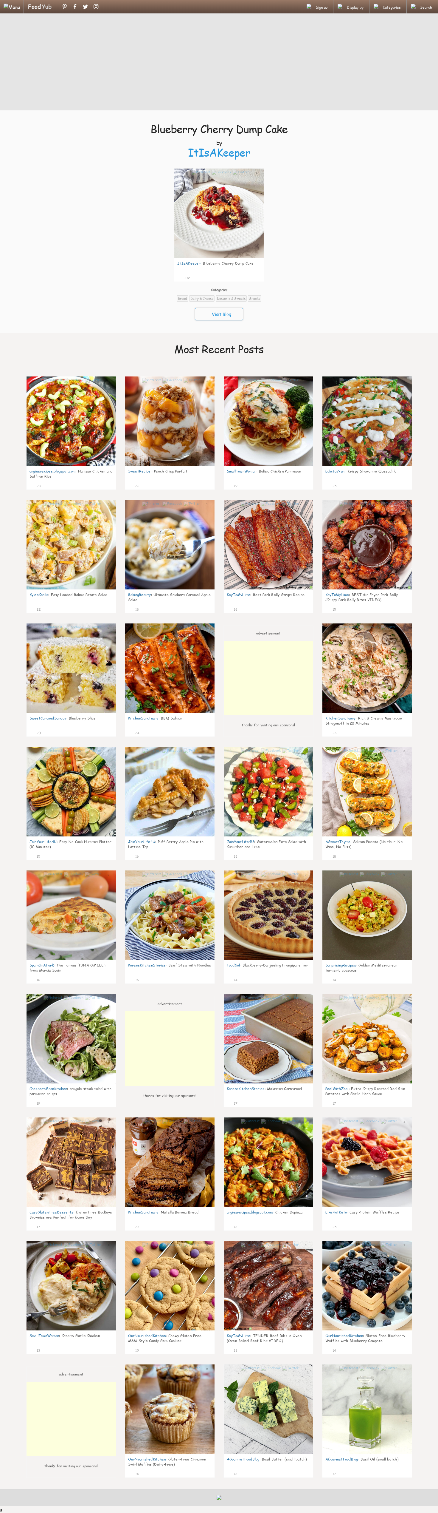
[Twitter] (85, 6)
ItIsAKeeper (219, 152)
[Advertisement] (219, 62)
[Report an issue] (257, 277)
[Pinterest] (64, 6)
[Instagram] (95, 6)
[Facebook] (75, 6)
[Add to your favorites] (194, 277)
